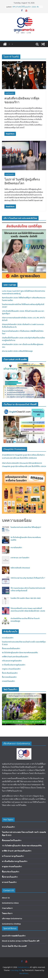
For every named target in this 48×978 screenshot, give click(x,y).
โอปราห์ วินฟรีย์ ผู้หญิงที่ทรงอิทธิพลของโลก (22, 181)
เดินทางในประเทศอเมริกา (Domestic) (15, 463)
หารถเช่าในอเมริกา (8, 681)
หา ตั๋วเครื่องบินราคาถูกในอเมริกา (13, 665)
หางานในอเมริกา (16, 547)
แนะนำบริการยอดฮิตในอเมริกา (14, 935)
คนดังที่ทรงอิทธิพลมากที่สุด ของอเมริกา (21, 100)
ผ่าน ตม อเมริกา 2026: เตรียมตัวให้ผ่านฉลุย (17, 351)
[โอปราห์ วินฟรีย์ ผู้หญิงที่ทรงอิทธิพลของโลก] (24, 155)
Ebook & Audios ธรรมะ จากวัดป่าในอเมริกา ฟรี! (21, 941)
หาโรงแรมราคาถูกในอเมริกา (12, 660)
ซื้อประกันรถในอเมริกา (10, 673)
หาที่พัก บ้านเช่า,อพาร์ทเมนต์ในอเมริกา (15, 656)
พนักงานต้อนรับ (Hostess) (20, 568)
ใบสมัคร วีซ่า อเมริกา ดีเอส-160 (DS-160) (25, 598)
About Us (6, 898)
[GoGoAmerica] (5, 44)
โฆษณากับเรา (7, 913)
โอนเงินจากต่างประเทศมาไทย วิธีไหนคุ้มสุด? (26, 527)
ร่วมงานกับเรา (7, 908)
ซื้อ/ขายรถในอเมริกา (9, 677)
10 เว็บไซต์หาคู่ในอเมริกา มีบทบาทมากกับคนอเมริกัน (20, 652)
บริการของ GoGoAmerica (12, 918)
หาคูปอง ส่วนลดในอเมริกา (11, 669)
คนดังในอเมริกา (9, 93)
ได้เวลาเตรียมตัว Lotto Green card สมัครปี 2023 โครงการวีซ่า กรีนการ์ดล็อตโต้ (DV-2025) (28, 609)
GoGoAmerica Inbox (10, 903)
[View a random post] (43, 44)
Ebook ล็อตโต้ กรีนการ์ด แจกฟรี (14, 946)
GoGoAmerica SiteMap (11, 924)
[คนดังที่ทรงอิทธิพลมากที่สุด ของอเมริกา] (24, 75)
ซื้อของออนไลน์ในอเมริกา (11, 648)
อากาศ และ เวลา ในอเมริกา (20, 557)
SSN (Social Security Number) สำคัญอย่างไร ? (28, 578)
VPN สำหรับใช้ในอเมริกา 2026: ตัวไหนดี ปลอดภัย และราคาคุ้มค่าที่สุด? (26, 8)
